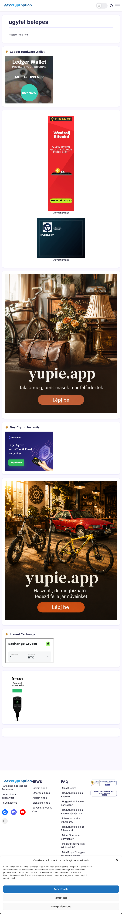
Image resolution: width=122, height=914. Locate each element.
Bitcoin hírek (40, 787)
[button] (117, 860)
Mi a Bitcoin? (69, 787)
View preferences (61, 906)
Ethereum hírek (41, 792)
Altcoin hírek (40, 797)
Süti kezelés (10, 802)
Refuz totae (61, 897)
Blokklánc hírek (41, 802)
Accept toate (61, 889)
